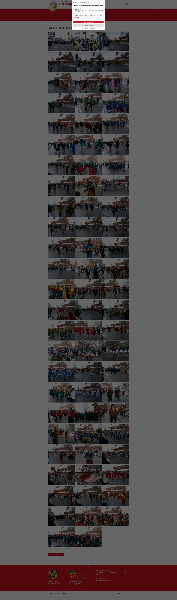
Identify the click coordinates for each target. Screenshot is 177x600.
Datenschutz (85, 28)
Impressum (92, 28)
